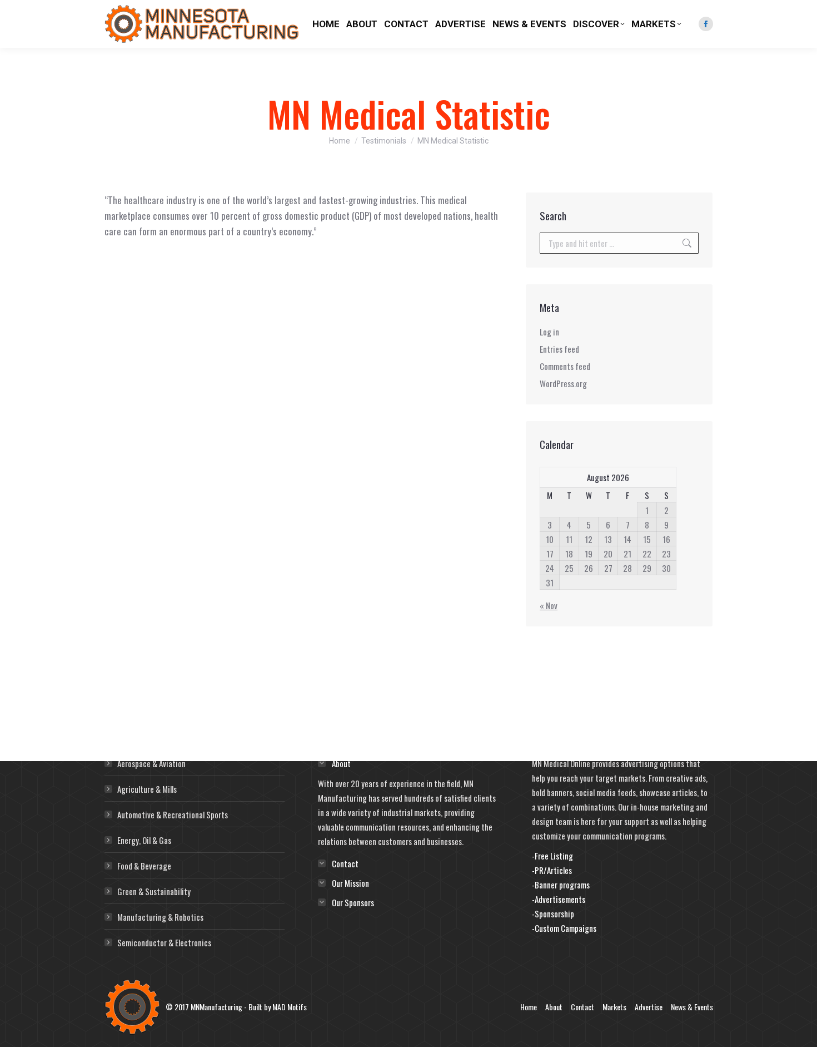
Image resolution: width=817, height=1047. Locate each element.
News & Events (692, 1007)
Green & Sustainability (154, 891)
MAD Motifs (289, 1007)
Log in (549, 331)
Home (528, 1007)
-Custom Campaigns (564, 928)
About (553, 1007)
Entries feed (559, 349)
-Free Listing (552, 856)
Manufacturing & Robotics (160, 917)
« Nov (548, 605)
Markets (614, 1007)
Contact (582, 1007)
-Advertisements (558, 899)
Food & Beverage (144, 866)
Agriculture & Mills (147, 789)
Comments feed (565, 366)
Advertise (648, 1007)
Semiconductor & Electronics (164, 942)
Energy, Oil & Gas (144, 840)
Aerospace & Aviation (151, 763)
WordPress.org (563, 383)
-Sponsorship (553, 913)
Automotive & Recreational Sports (172, 814)
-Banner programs (561, 884)
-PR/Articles (552, 870)
